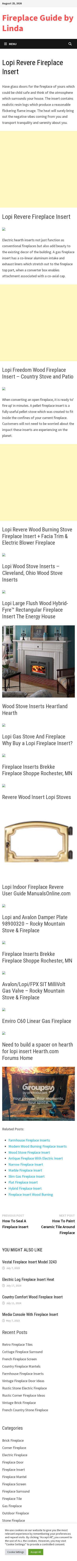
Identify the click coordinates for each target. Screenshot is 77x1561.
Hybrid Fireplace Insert (25, 1188)
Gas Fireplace (12, 1506)
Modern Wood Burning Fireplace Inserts (37, 1146)
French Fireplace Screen (19, 1359)
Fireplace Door (12, 1462)
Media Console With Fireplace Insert (30, 1314)
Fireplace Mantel (14, 1476)
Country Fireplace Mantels (21, 1366)
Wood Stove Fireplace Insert (29, 1152)
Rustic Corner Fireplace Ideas (23, 1395)
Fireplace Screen (14, 1484)
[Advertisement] (38, 169)
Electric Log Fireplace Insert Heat (28, 1279)
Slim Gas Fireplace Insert (26, 1176)
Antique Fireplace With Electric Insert (35, 1158)
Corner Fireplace (14, 1447)
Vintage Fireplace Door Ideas (23, 1381)
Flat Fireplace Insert (23, 1182)
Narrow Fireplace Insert (25, 1164)
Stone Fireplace (13, 1520)
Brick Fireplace (13, 1440)
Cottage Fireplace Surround (22, 1351)
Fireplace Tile (12, 1498)
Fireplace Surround (16, 1491)
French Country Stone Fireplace (25, 1410)
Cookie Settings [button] (15, 1552)
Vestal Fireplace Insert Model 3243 (29, 1262)
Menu (13, 44)
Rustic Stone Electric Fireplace (24, 1388)
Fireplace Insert (13, 1469)
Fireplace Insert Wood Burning (30, 1194)
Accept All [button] (36, 1552)
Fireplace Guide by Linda (37, 22)
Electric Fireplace (14, 1455)
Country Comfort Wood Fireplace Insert (32, 1297)
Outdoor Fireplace (15, 1513)
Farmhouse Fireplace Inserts (29, 1140)
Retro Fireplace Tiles (17, 1344)
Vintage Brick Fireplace (19, 1402)
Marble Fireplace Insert (25, 1170)
